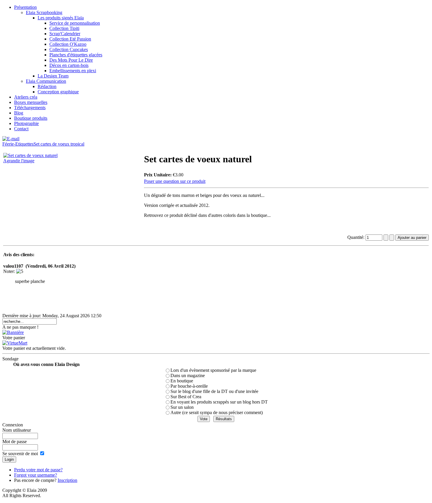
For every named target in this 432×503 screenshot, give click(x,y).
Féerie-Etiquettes (18, 143)
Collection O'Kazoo (67, 44)
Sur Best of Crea (185, 396)
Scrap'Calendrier (64, 33)
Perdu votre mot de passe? (38, 469)
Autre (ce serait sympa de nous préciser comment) (216, 412)
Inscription (67, 480)
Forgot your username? (35, 474)
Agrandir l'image (18, 160)
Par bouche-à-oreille (189, 386)
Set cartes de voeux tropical (59, 143)
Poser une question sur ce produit (174, 181)
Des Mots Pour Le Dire (71, 60)
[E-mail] (10, 137)
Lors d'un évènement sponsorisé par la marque (213, 370)
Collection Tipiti (64, 28)
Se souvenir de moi (20, 453)
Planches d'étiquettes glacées (75, 54)
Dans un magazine (187, 375)
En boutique (181, 380)
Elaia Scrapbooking (44, 12)
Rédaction (47, 86)
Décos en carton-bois (68, 65)
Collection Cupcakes (68, 49)
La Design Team (53, 75)
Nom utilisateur (16, 430)
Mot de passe (14, 441)
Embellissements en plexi (72, 70)
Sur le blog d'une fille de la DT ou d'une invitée (214, 391)
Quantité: (356, 237)
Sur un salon (182, 407)
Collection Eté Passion (70, 38)
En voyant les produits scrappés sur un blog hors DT (219, 401)
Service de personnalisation (74, 23)
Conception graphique (58, 91)
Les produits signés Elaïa (61, 17)
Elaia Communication (46, 81)
